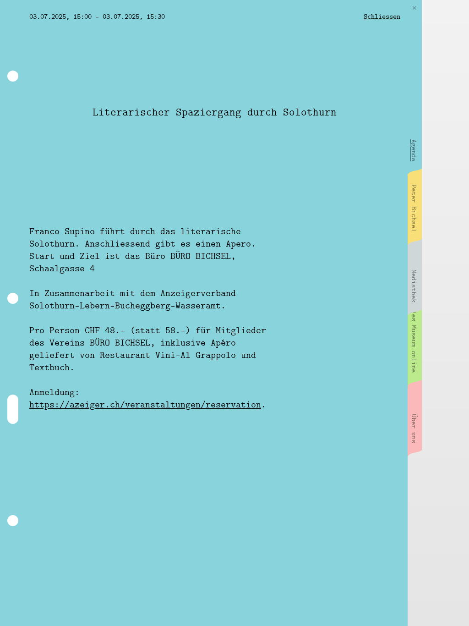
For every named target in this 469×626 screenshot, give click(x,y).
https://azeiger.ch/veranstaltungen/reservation (145, 405)
